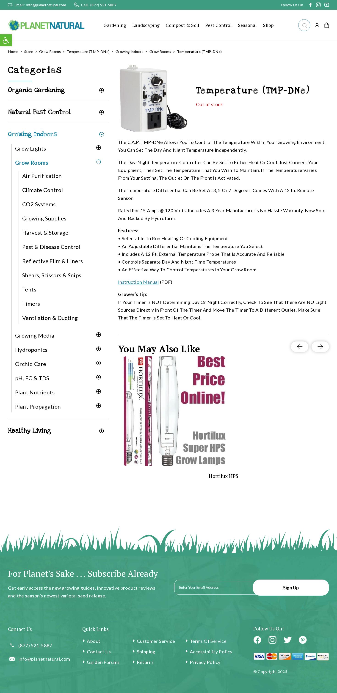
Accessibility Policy (211, 651)
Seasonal (247, 25)
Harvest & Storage (45, 232)
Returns (145, 662)
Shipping (146, 651)
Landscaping (146, 25)
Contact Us (99, 651)
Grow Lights (30, 148)
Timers (31, 303)
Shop (268, 25)
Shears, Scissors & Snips (51, 275)
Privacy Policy (205, 662)
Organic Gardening (36, 90)
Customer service (156, 641)
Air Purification (42, 175)
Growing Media (34, 335)
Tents (29, 289)
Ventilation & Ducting (50, 317)
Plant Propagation (38, 406)
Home (13, 51)
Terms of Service (208, 641)
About (93, 641)
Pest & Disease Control (51, 246)
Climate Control (42, 190)
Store (28, 51)
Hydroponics (31, 349)
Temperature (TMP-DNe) (88, 51)
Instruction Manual (138, 282)
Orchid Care (30, 363)
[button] (304, 24)
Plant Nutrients (35, 392)
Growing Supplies (44, 218)
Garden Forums (103, 662)
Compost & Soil (182, 25)
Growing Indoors (130, 51)
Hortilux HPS (223, 476)
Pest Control (218, 25)
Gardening (115, 25)
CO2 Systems (38, 204)
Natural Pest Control (39, 112)
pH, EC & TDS (32, 378)
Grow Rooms (50, 51)
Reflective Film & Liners (52, 261)
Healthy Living (29, 431)
